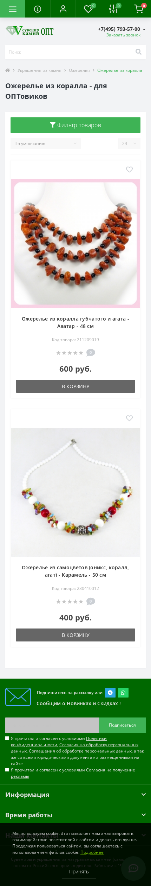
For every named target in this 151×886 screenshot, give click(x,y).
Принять (79, 871)
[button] (63, 9)
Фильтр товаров (78, 125)
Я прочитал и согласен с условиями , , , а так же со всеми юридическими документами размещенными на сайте (77, 751)
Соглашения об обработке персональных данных (80, 751)
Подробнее (92, 852)
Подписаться (122, 725)
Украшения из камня (39, 70)
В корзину (76, 386)
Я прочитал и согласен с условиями (73, 773)
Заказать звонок (123, 35)
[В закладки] (129, 170)
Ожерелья (79, 70)
